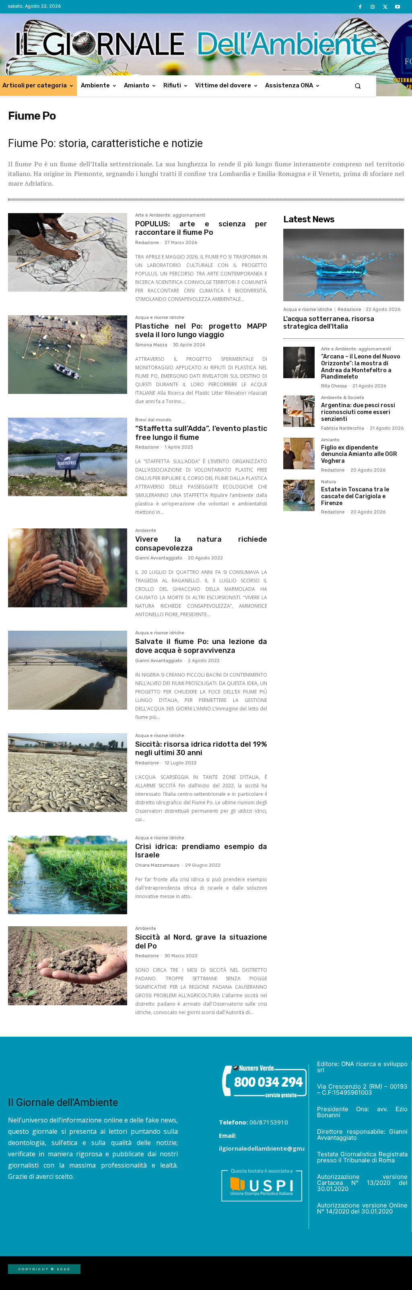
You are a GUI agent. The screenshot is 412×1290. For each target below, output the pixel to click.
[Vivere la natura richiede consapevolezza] (67, 567)
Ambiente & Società (342, 397)
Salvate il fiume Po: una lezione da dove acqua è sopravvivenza (201, 646)
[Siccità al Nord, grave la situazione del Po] (67, 965)
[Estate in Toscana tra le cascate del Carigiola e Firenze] (299, 495)
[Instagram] (372, 7)
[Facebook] (360, 7)
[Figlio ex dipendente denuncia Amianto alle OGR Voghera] (299, 453)
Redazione (147, 242)
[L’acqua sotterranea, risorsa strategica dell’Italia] (343, 265)
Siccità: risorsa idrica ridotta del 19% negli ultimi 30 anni (201, 749)
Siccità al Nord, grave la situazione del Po (201, 941)
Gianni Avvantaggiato (158, 558)
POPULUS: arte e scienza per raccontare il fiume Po (201, 228)
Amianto (330, 440)
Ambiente (145, 530)
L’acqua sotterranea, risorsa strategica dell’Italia (328, 322)
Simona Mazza (151, 345)
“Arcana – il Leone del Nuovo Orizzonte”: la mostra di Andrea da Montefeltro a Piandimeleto (360, 366)
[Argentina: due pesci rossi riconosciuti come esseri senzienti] (299, 411)
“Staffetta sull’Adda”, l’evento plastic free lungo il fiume (201, 433)
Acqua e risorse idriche (159, 317)
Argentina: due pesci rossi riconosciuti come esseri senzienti (358, 412)
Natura (328, 482)
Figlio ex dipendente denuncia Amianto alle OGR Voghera (359, 454)
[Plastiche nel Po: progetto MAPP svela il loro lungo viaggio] (67, 354)
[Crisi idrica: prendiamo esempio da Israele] (67, 875)
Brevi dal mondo (153, 420)
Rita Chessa (334, 386)
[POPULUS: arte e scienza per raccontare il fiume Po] (67, 252)
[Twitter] (385, 7)
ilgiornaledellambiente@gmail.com (271, 1148)
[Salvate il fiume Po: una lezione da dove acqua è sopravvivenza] (67, 670)
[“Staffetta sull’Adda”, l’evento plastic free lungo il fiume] (67, 457)
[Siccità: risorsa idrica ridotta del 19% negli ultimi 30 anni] (67, 772)
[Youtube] (397, 7)
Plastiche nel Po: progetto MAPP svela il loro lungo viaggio (201, 331)
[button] (358, 85)
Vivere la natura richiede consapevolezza (201, 544)
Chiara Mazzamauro (157, 865)
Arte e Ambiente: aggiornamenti (170, 215)
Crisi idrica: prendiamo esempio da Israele (201, 851)
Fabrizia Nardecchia (342, 428)
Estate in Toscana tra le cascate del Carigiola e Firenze (355, 496)
